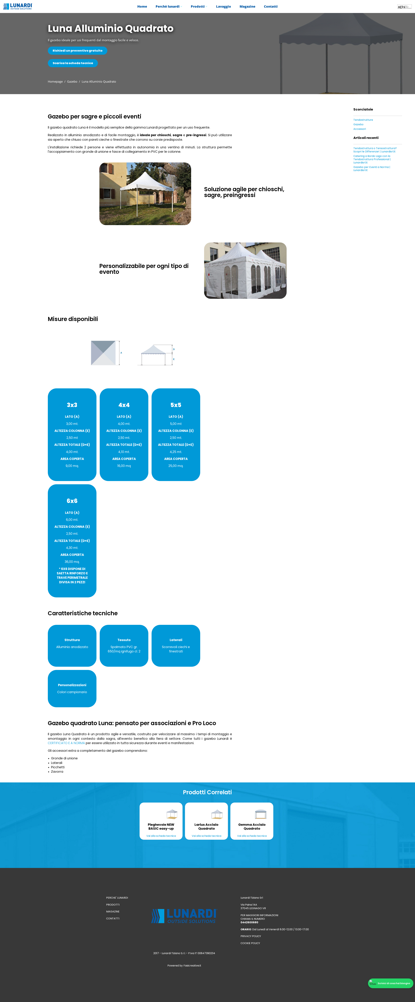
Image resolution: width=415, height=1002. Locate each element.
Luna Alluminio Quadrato (99, 81)
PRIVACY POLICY (251, 936)
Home (142, 6)
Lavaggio (223, 6)
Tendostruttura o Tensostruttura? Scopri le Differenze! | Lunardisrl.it (375, 150)
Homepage (55, 81)
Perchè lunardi (168, 6)
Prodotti (198, 6)
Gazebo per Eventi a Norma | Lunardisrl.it (371, 169)
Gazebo (72, 81)
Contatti (271, 6)
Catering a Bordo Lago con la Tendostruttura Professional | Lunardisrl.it (372, 159)
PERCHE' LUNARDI (117, 898)
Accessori (359, 129)
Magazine (247, 6)
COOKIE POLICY (250, 943)
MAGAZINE (112, 911)
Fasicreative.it (192, 965)
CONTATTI (112, 918)
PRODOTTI (112, 905)
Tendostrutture (363, 120)
